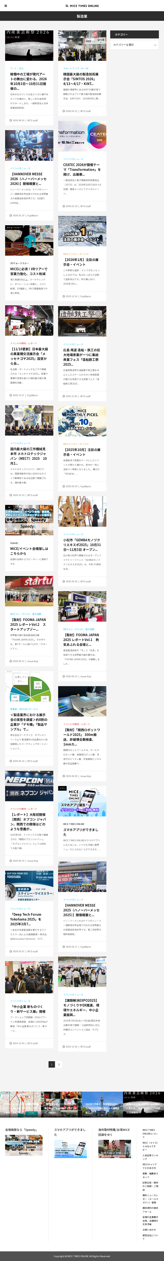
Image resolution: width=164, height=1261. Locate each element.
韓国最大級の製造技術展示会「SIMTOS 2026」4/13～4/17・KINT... (80, 79)
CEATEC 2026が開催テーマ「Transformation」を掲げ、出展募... (82, 169)
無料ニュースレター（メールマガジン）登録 (150, 1199)
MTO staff (32, 120)
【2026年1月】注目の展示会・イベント (80, 262)
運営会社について (150, 1237)
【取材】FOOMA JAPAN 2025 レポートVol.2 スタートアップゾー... (28, 624)
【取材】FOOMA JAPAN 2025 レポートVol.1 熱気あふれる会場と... (81, 640)
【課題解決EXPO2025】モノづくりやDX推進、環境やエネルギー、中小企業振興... (81, 1007)
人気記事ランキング (150, 1157)
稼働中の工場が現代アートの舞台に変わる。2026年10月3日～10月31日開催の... (28, 81)
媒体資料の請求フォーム (150, 1209)
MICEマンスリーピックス (76, 254)
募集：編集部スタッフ (150, 1175)
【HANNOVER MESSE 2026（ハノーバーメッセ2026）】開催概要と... (28, 179)
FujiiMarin (32, 215)
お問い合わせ (149, 1229)
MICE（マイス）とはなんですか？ (150, 1146)
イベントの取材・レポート (23, 343)
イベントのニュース (73, 159)
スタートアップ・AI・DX (75, 68)
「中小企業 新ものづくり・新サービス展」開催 (27, 1009)
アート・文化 (17, 68)
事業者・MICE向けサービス (24, 709)
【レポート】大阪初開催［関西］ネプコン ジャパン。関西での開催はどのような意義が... (28, 821)
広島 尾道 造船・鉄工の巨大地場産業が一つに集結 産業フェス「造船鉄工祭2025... (81, 357)
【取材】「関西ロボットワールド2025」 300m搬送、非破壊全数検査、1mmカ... (81, 736)
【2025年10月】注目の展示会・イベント (81, 452)
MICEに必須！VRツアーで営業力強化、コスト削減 (29, 271)
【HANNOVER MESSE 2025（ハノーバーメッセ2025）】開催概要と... (81, 910)
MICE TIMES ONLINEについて (150, 1133)
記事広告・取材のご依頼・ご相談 (150, 1186)
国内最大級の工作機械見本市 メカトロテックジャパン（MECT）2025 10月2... (28, 456)
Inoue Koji (32, 661)
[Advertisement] (134, 74)
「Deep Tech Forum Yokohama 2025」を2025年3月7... (25, 919)
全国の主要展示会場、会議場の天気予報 (150, 1220)
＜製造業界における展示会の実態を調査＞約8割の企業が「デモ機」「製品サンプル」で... (28, 721)
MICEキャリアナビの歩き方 (150, 1166)
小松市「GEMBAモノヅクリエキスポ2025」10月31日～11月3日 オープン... (82, 545)
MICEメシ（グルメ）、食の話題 (25, 614)
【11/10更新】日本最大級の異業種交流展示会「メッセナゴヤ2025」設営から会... (29, 356)
